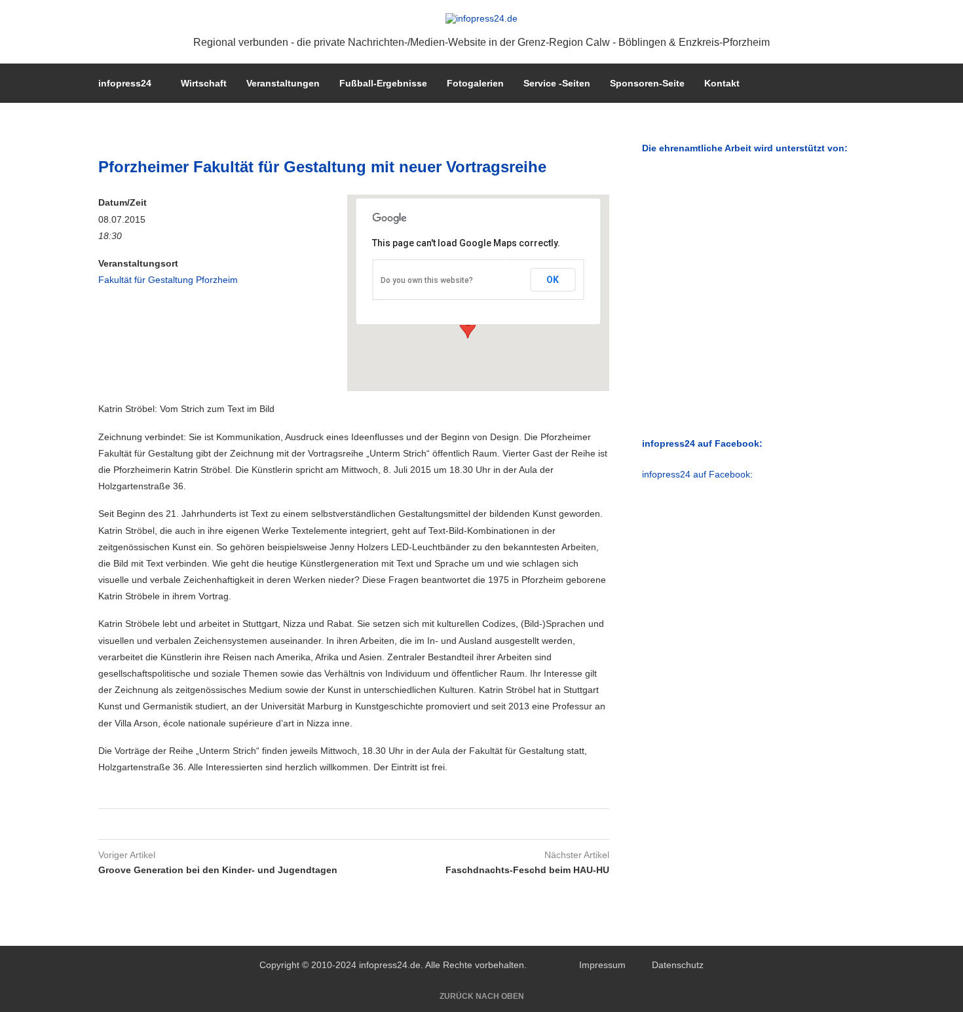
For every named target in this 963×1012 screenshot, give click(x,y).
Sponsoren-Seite (647, 83)
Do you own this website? (427, 280)
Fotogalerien (475, 83)
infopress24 (124, 83)
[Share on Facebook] (338, 824)
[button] (467, 326)
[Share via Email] (363, 824)
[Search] (858, 83)
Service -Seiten (556, 83)
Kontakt (722, 83)
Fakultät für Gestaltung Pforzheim (168, 279)
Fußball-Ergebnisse (383, 83)
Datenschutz (678, 965)
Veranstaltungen (283, 83)
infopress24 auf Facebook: (697, 474)
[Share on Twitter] (350, 824)
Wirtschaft (204, 83)
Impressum (602, 965)
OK (552, 279)
